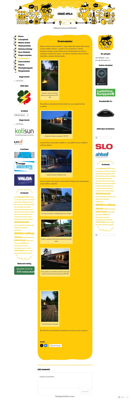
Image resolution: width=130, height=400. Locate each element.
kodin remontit (104, 176)
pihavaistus (98, 186)
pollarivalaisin (110, 186)
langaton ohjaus (104, 178)
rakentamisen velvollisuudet (101, 188)
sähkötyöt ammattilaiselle (109, 209)
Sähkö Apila (65, 14)
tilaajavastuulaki (99, 214)
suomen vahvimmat (105, 190)
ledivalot (110, 178)
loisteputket (102, 181)
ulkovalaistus (106, 217)
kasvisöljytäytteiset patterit (108, 173)
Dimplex (101, 171)
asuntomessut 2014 (104, 168)
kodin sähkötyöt (111, 176)
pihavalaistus (104, 186)
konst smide (98, 178)
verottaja (112, 222)
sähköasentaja (98, 196)
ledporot (97, 181)
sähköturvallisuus (105, 205)
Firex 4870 (105, 171)
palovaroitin (104, 183)
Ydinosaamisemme (24, 46)
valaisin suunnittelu (108, 219)
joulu (115, 171)
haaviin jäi (25, 271)
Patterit (21, 65)
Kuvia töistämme (24, 52)
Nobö (100, 183)
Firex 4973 (110, 171)
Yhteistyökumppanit (25, 68)
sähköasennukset (103, 193)
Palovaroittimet (24, 61)
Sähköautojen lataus (111, 196)
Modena (97, 183)
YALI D (106, 224)
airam (96, 168)
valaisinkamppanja (99, 219)
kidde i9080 (98, 176)
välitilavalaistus (98, 224)
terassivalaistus (111, 212)
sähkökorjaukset (99, 199)
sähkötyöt (99, 208)
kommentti (85, 391)
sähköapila (111, 190)
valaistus (107, 222)
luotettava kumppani (109, 181)
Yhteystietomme (24, 71)
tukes (104, 214)
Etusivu (21, 36)
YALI (104, 224)
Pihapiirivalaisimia (25, 55)
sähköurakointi (101, 211)
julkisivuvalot (98, 173)
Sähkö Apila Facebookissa (106, 129)
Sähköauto (104, 196)
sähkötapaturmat (99, 201)
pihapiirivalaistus (111, 183)
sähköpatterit (106, 199)
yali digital (110, 224)
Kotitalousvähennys (25, 49)
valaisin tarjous (100, 222)
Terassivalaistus (24, 58)
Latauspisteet (23, 39)
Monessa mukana (24, 42)
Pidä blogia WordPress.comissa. (65, 396)
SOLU (99, 190)
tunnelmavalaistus (99, 217)
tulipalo (108, 214)
